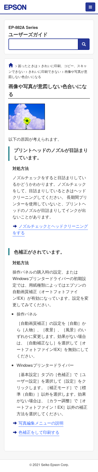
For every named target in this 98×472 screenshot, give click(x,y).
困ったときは (28, 65)
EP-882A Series (23, 27)
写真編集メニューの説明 (41, 423)
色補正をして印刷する (39, 432)
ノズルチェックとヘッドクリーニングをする (50, 229)
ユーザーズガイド (28, 34)
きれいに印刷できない (44, 71)
